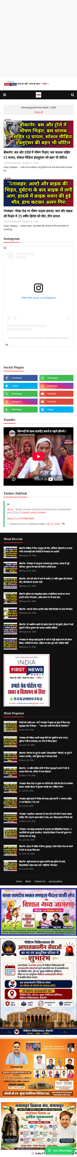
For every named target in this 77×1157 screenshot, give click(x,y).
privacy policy (55, 881)
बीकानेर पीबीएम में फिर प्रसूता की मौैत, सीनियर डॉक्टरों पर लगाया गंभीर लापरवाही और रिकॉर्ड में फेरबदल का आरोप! (45, 550)
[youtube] (56, 394)
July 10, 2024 (53, 523)
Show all (38, 112)
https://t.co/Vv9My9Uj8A (20, 518)
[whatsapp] (56, 378)
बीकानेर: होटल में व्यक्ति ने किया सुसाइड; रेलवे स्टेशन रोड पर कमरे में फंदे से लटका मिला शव (46, 848)
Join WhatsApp (62, 1150)
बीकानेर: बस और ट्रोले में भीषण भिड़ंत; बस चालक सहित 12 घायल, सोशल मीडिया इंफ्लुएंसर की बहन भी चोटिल (37, 155)
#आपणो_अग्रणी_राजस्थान (34, 512)
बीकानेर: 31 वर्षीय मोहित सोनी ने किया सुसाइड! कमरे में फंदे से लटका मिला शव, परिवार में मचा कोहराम (44, 770)
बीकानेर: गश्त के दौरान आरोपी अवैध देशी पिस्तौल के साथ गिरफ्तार (46, 609)
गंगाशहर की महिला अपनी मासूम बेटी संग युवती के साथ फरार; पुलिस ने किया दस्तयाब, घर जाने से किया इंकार (43, 739)
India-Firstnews (13, 163)
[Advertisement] (38, 38)
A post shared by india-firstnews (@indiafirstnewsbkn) (38, 337)
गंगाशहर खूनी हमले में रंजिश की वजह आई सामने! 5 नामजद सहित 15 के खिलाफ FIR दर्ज (45, 800)
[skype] (56, 409)
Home (19, 881)
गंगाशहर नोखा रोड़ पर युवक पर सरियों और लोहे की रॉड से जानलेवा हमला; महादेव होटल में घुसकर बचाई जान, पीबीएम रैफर (46, 785)
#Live (10, 509)
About (28, 881)
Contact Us (39, 881)
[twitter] (21, 386)
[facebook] (21, 378)
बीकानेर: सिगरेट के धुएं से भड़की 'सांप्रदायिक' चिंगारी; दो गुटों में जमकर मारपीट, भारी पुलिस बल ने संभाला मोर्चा (45, 754)
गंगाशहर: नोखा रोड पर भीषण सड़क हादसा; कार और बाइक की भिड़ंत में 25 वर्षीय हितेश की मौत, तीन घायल (38, 213)
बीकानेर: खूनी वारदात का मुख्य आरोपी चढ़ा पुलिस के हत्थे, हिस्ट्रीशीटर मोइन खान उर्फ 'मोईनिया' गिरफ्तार (42, 863)
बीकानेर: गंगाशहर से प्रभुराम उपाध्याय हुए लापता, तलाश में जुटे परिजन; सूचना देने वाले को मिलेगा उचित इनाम (44, 565)
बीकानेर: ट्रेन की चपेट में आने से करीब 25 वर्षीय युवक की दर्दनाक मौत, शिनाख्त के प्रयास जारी (45, 580)
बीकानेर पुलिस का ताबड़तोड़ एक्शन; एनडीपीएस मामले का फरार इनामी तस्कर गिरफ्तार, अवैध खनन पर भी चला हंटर (44, 595)
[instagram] (56, 386)
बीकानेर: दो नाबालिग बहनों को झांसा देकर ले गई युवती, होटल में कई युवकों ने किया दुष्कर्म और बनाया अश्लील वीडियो (46, 626)
